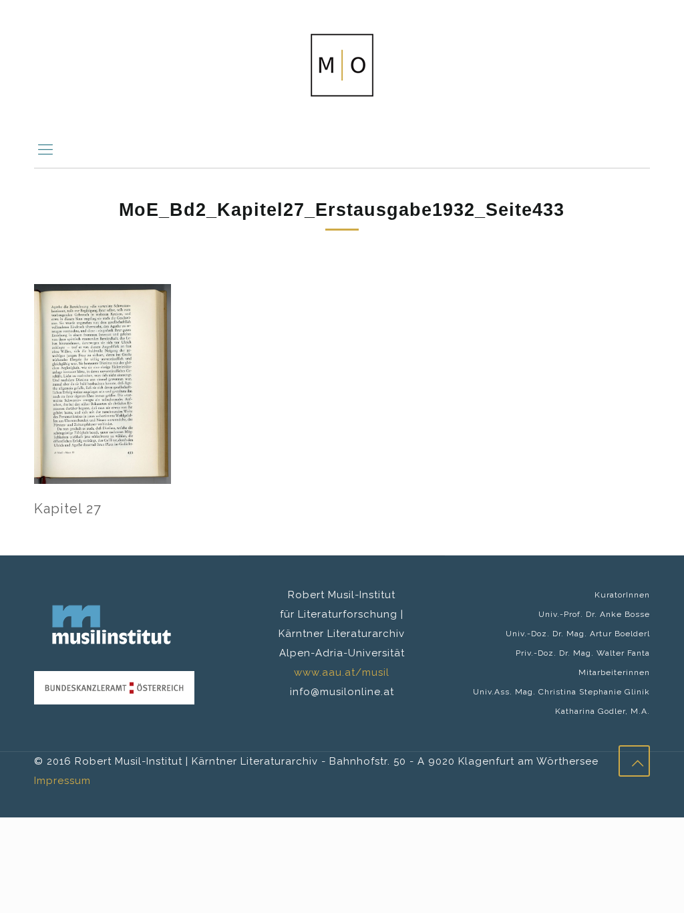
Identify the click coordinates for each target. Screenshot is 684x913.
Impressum (62, 781)
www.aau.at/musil (341, 672)
